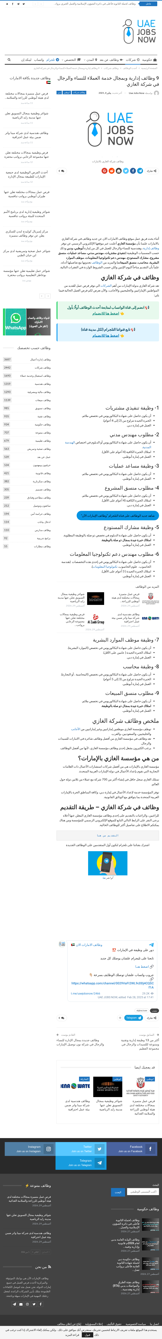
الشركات (106, 285)
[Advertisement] (108, 207)
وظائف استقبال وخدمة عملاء (35, 375)
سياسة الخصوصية (136, 1324)
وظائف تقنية (44, 416)
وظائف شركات (79, 92)
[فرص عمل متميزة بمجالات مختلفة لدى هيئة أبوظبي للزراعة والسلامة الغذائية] (150, 598)
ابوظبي (67, 92)
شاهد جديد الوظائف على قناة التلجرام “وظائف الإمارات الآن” (118, 515)
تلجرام (50, 60)
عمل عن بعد (44, 456)
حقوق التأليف (114, 1324)
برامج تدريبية (44, 538)
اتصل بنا (154, 1324)
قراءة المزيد (72, 1334)
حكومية (147, 60)
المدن (90, 60)
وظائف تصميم (43, 489)
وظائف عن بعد (109, 60)
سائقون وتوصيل (42, 505)
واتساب (39, 60)
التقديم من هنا (108, 835)
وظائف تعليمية (43, 440)
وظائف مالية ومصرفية (39, 391)
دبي (59, 92)
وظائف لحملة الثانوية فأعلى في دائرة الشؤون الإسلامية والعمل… (125, 1224)
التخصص (70, 60)
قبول (87, 1334)
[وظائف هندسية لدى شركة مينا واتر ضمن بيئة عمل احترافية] (150, 618)
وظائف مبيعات (43, 400)
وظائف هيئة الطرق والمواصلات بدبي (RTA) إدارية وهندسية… (126, 1286)
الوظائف (96, 262)
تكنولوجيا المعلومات (105, 566)
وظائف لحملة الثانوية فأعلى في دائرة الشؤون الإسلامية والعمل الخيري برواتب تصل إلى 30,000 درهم (82, 3)
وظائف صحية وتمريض (39, 448)
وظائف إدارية (151, 248)
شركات (131, 60)
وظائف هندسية (43, 383)
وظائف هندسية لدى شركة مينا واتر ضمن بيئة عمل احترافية (125, 618)
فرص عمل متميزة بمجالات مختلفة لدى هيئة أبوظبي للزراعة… (125, 597)
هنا (104, 877)
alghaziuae (142, 1011)
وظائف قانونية (43, 473)
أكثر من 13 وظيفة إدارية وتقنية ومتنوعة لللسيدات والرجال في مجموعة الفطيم (140, 1044)
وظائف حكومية (43, 424)
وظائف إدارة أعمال (40, 359)
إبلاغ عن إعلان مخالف (69, 1324)
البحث (156, 1184)
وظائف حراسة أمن (41, 513)
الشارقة (84, 1079)
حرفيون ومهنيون (42, 465)
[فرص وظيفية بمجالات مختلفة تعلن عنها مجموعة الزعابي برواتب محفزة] (95, 618)
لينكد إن (26, 60)
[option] (27, 188)
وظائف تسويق (43, 408)
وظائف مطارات (42, 546)
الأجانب (75, 729)
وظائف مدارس (43, 530)
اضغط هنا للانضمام (105, 313)
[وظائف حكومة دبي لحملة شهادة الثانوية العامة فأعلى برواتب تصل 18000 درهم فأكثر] (150, 1263)
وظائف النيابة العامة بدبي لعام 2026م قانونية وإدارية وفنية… (125, 1243)
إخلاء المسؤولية (94, 1324)
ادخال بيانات (44, 521)
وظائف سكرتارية (42, 481)
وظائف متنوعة (43, 432)
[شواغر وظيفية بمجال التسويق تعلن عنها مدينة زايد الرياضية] (95, 598)
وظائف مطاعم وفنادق (39, 497)
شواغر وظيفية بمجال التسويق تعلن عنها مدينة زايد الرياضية (71, 597)
